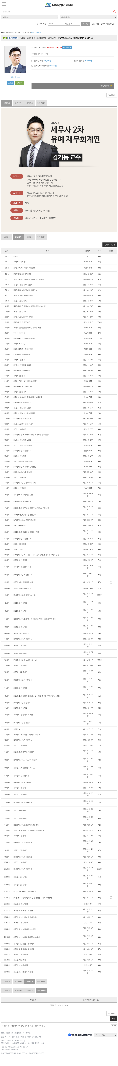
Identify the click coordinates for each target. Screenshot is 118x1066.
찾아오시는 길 (40, 1026)
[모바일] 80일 (83, 61)
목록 (113, 1019)
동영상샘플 (67, 47)
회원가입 (95, 24)
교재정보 (29, 103)
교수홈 (10, 83)
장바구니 (111, 95)
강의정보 (6, 103)
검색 (114, 11)
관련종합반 (41, 103)
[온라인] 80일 (42, 61)
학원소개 (5, 1026)
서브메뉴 (4, 4)
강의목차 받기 (109, 245)
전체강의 (19, 83)
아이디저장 (42, 24)
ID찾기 (103, 24)
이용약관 (29, 1026)
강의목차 (18, 103)
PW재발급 (111, 24)
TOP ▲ (113, 1026)
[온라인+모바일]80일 (45, 66)
